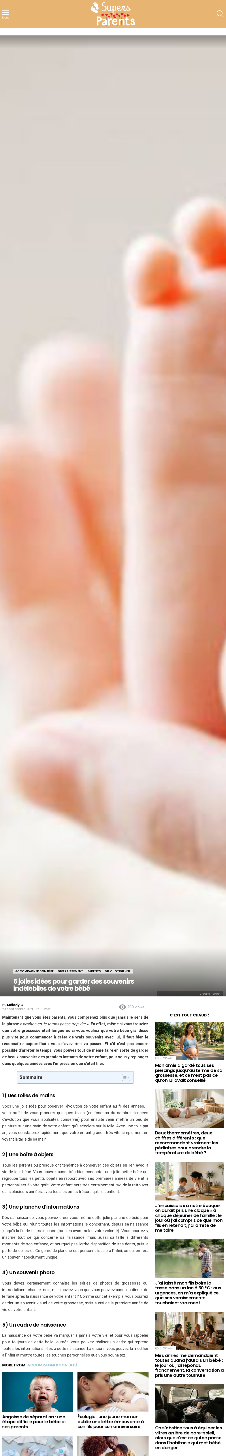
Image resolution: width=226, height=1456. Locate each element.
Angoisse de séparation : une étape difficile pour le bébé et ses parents (34, 1422)
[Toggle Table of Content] (124, 1077)
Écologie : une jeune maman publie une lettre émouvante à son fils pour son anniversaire (110, 1422)
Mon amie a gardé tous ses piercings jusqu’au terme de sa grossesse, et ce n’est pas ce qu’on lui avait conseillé (188, 1072)
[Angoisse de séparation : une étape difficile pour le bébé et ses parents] (37, 1392)
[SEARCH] (220, 13)
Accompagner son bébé (52, 1365)
